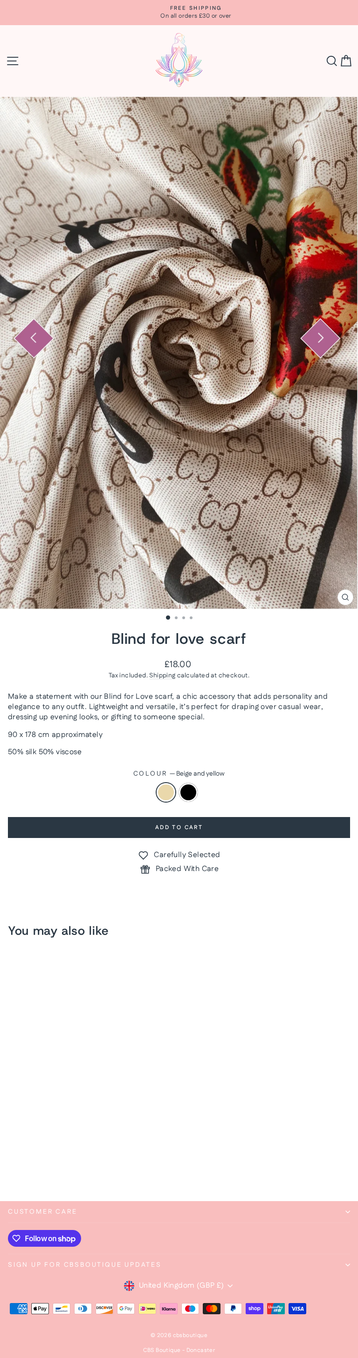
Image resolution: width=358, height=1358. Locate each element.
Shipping (162, 675)
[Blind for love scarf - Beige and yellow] (13, 1169)
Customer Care (42, 1211)
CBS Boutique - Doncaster (179, 1350)
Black (188, 792)
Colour (179, 774)
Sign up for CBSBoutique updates (85, 1265)
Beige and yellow (166, 792)
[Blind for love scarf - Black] (24, 1169)
